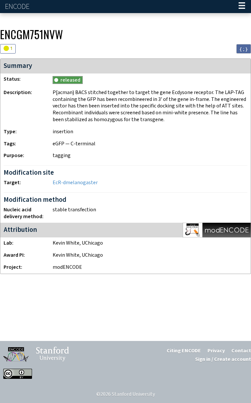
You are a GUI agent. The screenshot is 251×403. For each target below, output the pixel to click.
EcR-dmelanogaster (75, 182)
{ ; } (243, 49)
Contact (241, 350)
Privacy (216, 350)
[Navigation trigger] (242, 6)
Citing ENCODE (184, 350)
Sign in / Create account (223, 359)
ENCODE (18, 6)
